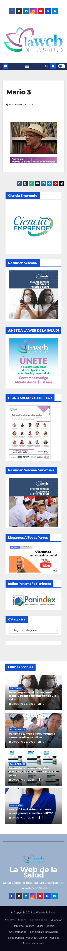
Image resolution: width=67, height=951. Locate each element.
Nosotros (10, 919)
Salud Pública (17, 729)
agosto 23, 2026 (24, 704)
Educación (16, 805)
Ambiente (18, 925)
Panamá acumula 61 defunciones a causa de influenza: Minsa (32, 735)
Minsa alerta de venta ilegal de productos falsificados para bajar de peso (33, 771)
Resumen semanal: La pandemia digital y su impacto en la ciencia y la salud (32, 696)
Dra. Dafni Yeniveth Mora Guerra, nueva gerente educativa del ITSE (31, 811)
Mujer (40, 925)
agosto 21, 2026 (23, 779)
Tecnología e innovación (43, 931)
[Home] (5, 66)
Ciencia (50, 925)
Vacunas (31, 937)
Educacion (56, 919)
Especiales (15, 688)
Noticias (54, 937)
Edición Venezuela (33, 943)
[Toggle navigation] (27, 66)
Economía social (38, 919)
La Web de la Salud (33, 872)
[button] (46, 66)
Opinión (43, 937)
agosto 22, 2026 (24, 741)
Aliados (22, 919)
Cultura (30, 925)
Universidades (17, 931)
